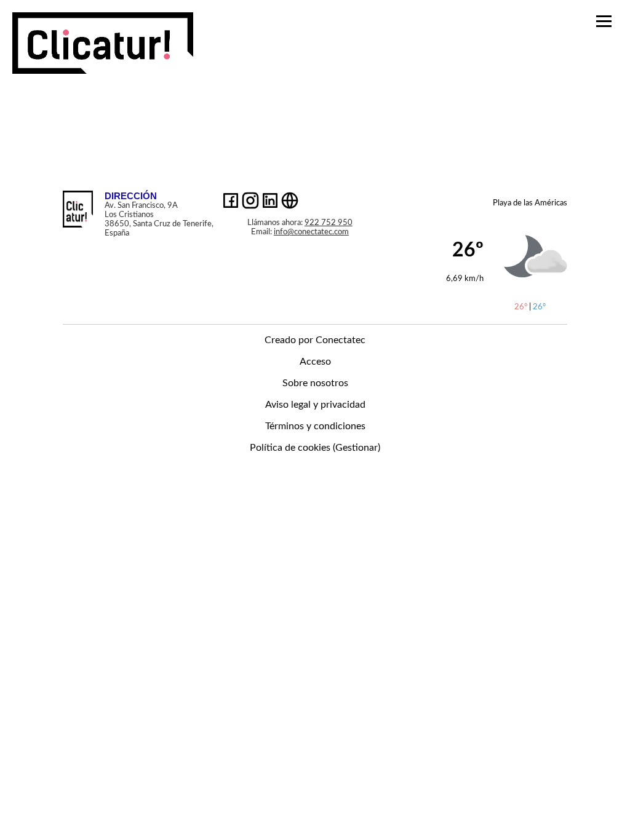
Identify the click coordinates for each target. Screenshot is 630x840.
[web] (290, 202)
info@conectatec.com (311, 232)
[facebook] (231, 202)
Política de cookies (290, 448)
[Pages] (102, 67)
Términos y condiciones (315, 426)
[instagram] (250, 202)
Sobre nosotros (315, 383)
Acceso (315, 362)
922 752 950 (329, 222)
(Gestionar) (356, 448)
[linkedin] (270, 202)
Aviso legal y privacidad (315, 405)
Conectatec (340, 340)
